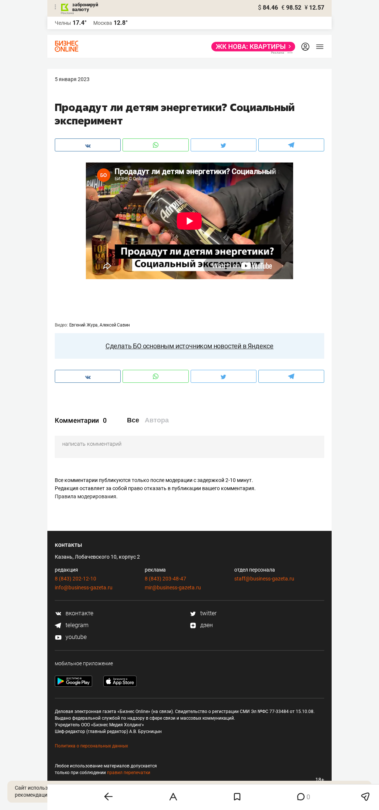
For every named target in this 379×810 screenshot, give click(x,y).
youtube (75, 636)
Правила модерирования (85, 496)
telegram (76, 625)
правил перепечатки (128, 772)
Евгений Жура (83, 325)
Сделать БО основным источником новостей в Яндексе (189, 346)
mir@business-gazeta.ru (173, 587)
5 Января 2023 (72, 79)
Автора (157, 420)
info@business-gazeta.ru (84, 587)
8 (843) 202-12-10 (75, 579)
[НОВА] (251, 46)
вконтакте (78, 613)
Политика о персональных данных (91, 746)
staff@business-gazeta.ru (264, 579)
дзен (206, 625)
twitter (208, 613)
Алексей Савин (115, 325)
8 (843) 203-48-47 (165, 579)
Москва (102, 23)
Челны (63, 23)
